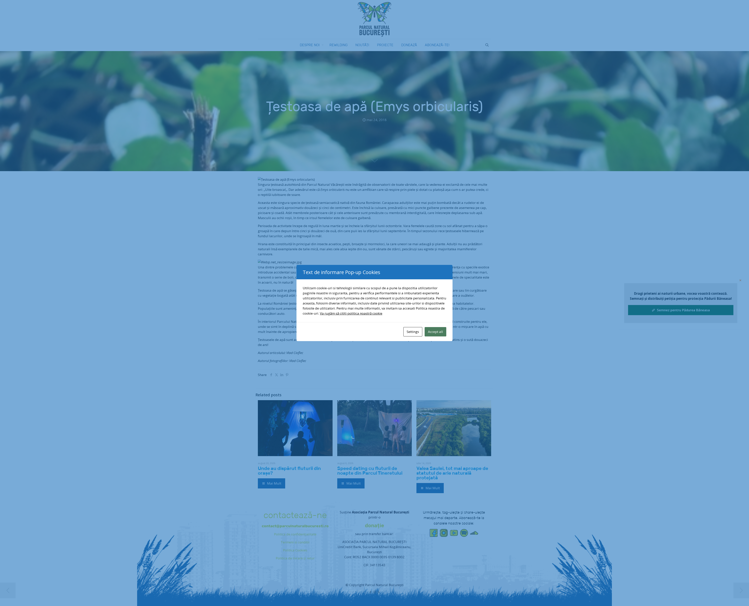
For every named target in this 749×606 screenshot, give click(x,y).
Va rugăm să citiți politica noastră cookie (351, 313)
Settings (413, 331)
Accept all (435, 331)
